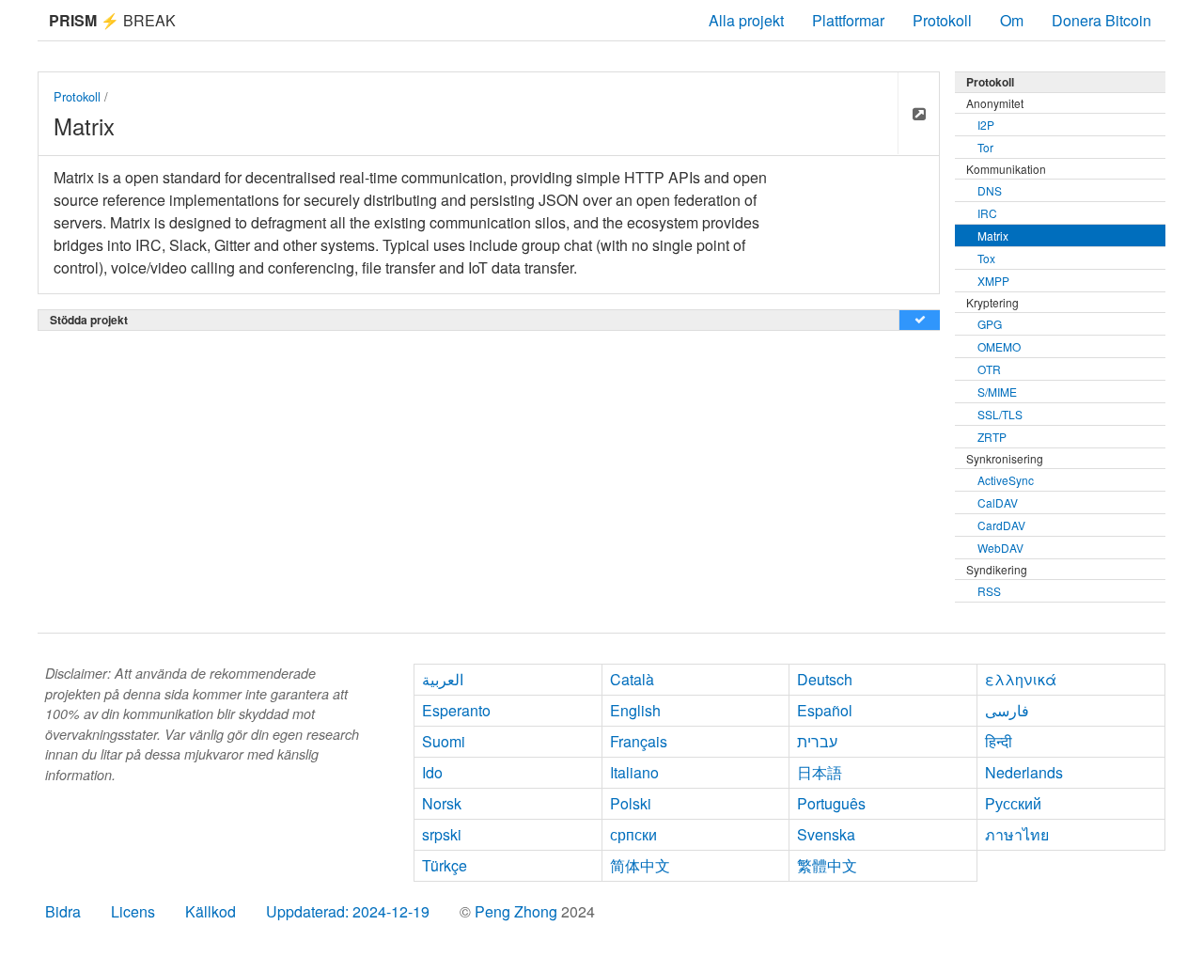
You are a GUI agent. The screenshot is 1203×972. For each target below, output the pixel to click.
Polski (630, 803)
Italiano (634, 772)
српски (633, 834)
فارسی (1007, 710)
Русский (1013, 803)
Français (638, 741)
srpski (441, 834)
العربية (442, 679)
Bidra (63, 911)
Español (824, 710)
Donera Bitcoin (1101, 20)
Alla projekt (746, 20)
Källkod (210, 911)
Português (831, 803)
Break (112, 20)
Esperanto (456, 710)
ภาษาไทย (1017, 834)
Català (632, 679)
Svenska (826, 834)
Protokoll (942, 20)
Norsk (441, 803)
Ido (432, 772)
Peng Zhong (518, 911)
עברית (817, 741)
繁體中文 (827, 865)
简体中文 (640, 865)
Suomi (443, 741)
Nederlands (1024, 772)
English (635, 710)
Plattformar (848, 20)
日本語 (819, 772)
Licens (133, 911)
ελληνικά (1020, 679)
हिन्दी (998, 741)
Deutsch (824, 679)
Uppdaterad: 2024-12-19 (348, 911)
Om (1011, 20)
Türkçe (444, 865)
